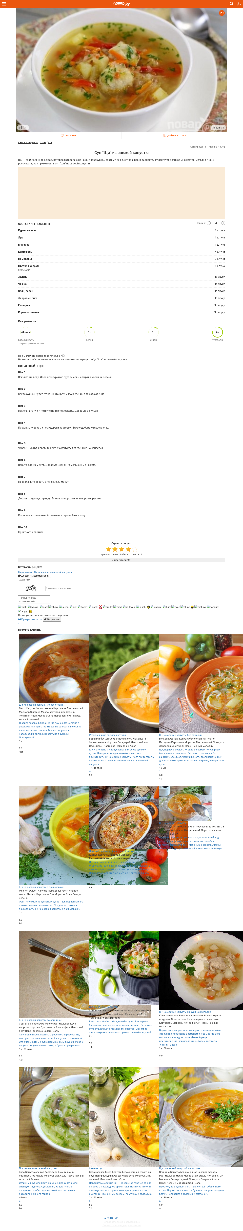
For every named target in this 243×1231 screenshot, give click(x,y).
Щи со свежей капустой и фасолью (180, 1168)
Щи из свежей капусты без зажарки (180, 735)
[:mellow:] (200, 607)
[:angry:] (23, 611)
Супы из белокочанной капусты (53, 572)
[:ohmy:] (53, 607)
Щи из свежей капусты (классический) (42, 704)
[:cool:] (93, 607)
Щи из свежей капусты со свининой (40, 1020)
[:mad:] (117, 607)
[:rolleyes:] (129, 607)
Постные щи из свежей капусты (38, 1168)
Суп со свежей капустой (103, 1006)
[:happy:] (83, 607)
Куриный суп (26, 572)
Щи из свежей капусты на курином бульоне (185, 1011)
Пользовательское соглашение (121, 1221)
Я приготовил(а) (121, 560)
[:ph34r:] (148, 607)
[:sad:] (44, 607)
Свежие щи (95, 1168)
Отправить (53, 619)
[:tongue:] (213, 607)
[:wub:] (100, 607)
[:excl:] (175, 607)
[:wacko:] (33, 607)
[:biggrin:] (30, 611)
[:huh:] (167, 607)
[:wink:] (22, 607)
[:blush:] (141, 607)
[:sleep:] (64, 607)
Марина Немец (217, 146)
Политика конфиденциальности (121, 1225)
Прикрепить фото (32, 619)
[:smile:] (108, 607)
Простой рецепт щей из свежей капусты (113, 851)
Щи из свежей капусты (172, 822)
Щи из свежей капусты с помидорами (41, 887)
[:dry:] (73, 607)
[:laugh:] (192, 607)
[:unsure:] (156, 607)
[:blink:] (185, 607)
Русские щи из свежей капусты (107, 735)
